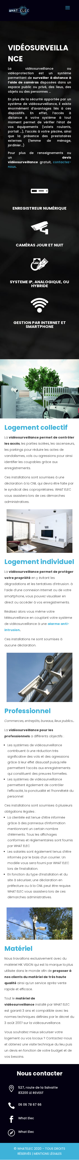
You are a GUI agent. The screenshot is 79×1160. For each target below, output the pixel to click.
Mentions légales (48, 1153)
